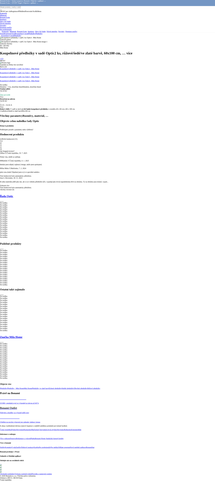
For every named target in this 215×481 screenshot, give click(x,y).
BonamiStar (90, 447)
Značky (18, 447)
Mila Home (28, 388)
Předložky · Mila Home (15, 388)
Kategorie (7, 34)
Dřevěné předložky (80, 388)
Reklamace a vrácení (23, 438)
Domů (2, 34)
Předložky (39, 34)
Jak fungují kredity (57, 438)
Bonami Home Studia (42, 438)
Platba (33, 438)
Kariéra (36, 447)
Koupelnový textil (21, 34)
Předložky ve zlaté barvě (40, 388)
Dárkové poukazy (27, 447)
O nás (14, 447)
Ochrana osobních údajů (23, 474)
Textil (13, 34)
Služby (2, 447)
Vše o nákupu (5, 438)
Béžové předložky (93, 388)
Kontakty (8, 447)
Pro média (54, 447)
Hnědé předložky (68, 388)
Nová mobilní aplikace (78, 447)
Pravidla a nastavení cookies (42, 474)
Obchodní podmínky (7, 474)
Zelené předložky (55, 388)
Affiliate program (64, 447)
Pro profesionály (45, 447)
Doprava (13, 438)
